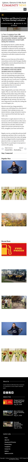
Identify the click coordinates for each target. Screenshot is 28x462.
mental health (13, 87)
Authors (7, 451)
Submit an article (9, 453)
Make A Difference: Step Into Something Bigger (19, 412)
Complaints (7, 446)
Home (6, 437)
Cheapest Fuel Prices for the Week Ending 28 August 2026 (19, 401)
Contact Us (7, 449)
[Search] (25, 9)
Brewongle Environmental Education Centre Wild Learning (18, 424)
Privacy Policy (8, 444)
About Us (7, 440)
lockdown (12, 41)
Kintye (17, 459)
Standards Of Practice (10, 442)
